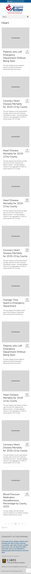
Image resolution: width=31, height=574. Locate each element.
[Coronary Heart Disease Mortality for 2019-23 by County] (15, 87)
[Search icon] (8, 1)
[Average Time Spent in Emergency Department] (15, 286)
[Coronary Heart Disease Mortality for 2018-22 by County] (15, 430)
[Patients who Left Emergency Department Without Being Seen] (15, 38)
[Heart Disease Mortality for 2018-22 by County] (15, 381)
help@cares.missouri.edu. (20, 567)
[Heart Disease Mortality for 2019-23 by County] (15, 136)
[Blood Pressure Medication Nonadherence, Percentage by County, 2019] (15, 480)
